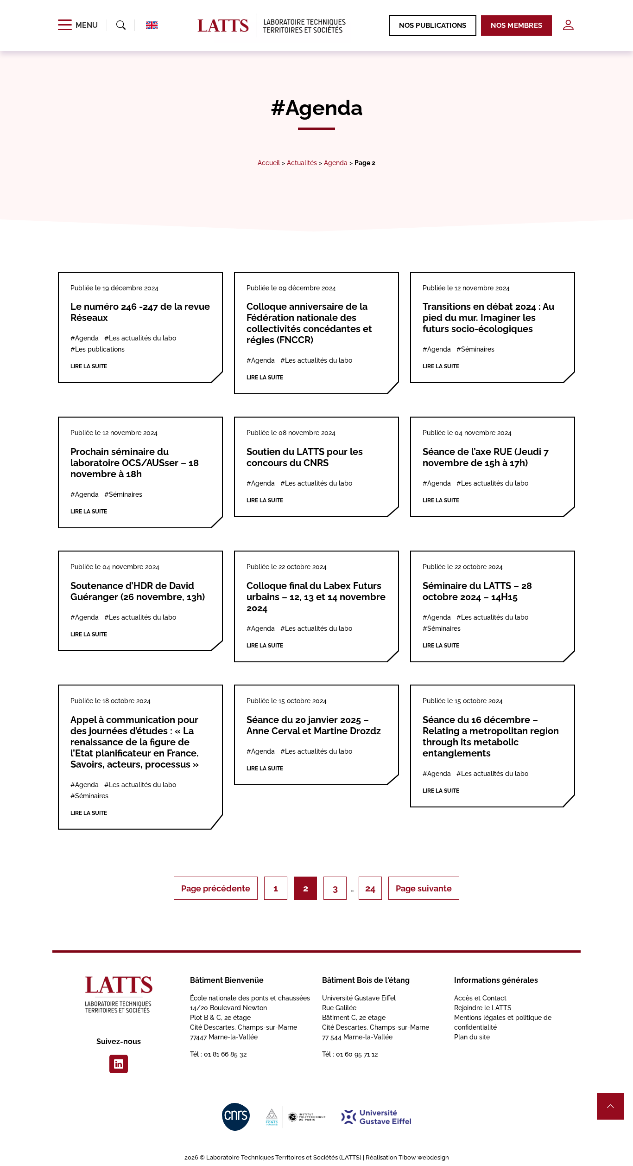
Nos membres (516, 25)
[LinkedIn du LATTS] (118, 1064)
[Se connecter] (568, 25)
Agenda (336, 163)
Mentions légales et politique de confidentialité (502, 1022)
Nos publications (432, 25)
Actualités (302, 163)
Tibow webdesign (424, 1157)
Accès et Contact (480, 998)
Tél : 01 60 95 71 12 (350, 1054)
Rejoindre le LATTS (483, 1008)
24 (370, 888)
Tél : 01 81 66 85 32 (218, 1054)
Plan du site (472, 1037)
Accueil (269, 163)
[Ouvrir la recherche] (121, 25)
